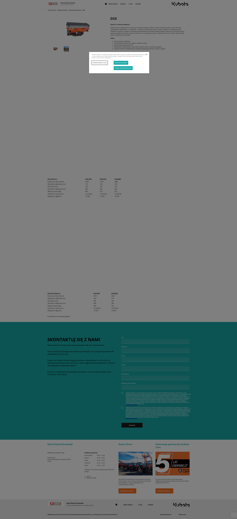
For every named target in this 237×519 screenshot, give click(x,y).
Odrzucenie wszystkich (121, 62)
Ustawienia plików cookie (100, 62)
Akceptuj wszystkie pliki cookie (123, 68)
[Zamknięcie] (147, 54)
